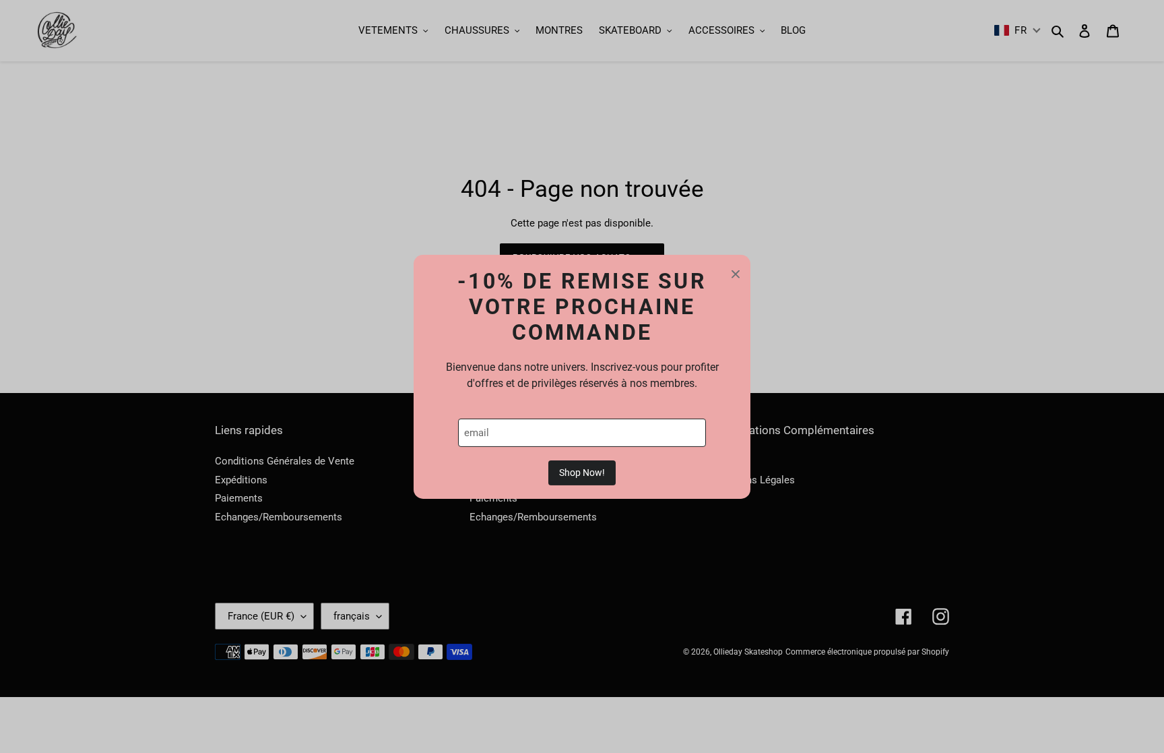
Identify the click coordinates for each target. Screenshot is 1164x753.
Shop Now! (582, 472)
